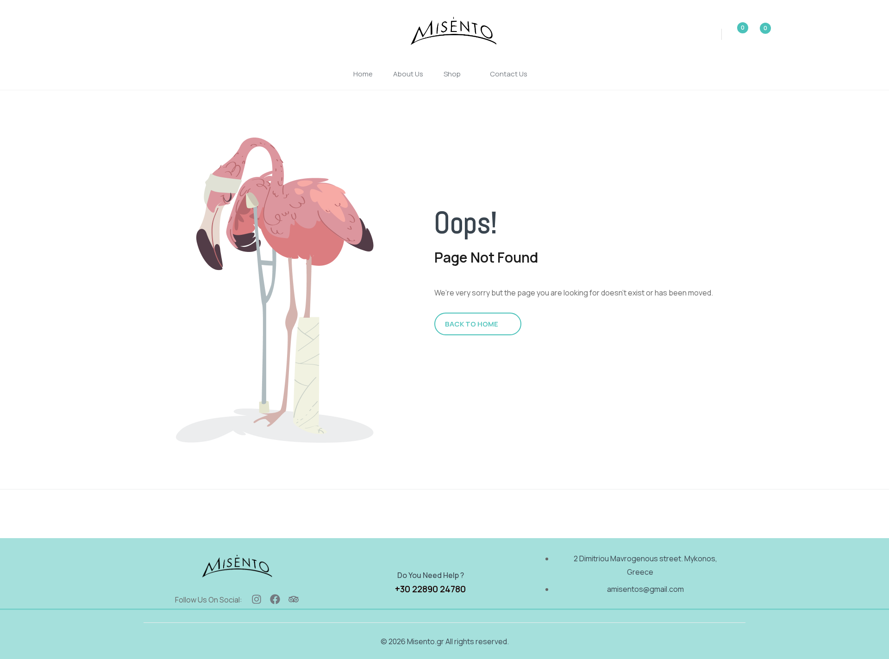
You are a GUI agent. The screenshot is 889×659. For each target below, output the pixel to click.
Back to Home (471, 324)
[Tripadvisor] (293, 599)
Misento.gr (425, 641)
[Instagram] (256, 599)
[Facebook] (275, 599)
